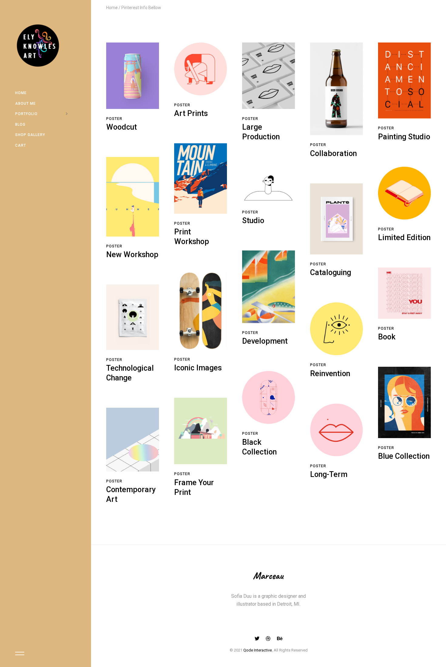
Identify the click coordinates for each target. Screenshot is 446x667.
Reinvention (330, 373)
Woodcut (121, 127)
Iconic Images (198, 367)
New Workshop (132, 254)
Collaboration (333, 153)
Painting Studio (404, 136)
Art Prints (191, 113)
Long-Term (328, 474)
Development (265, 341)
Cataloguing (330, 272)
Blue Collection (404, 456)
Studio (253, 220)
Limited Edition (404, 237)
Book (386, 336)
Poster (114, 119)
